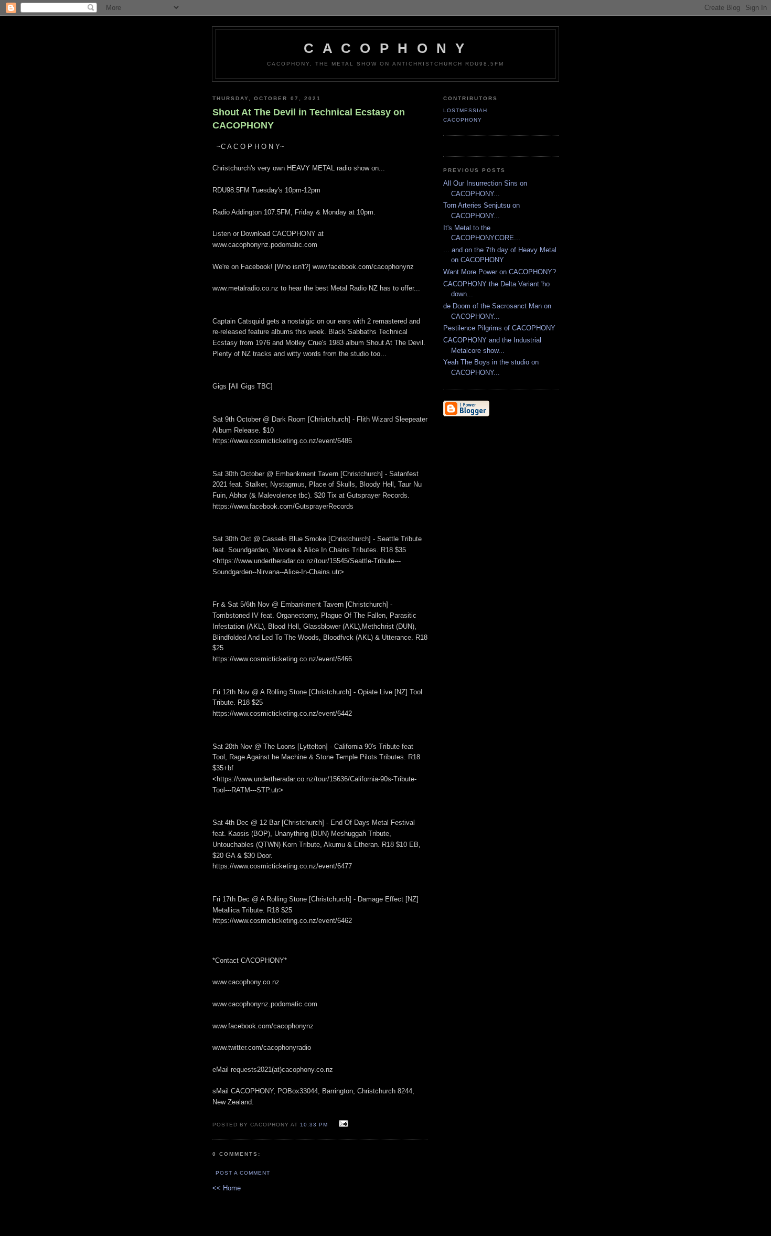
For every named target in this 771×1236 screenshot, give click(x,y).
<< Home (226, 1188)
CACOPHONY (462, 120)
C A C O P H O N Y (385, 48)
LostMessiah (465, 110)
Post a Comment (243, 1173)
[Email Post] (342, 1124)
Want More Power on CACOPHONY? (499, 272)
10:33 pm (314, 1124)
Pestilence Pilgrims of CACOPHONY (499, 328)
